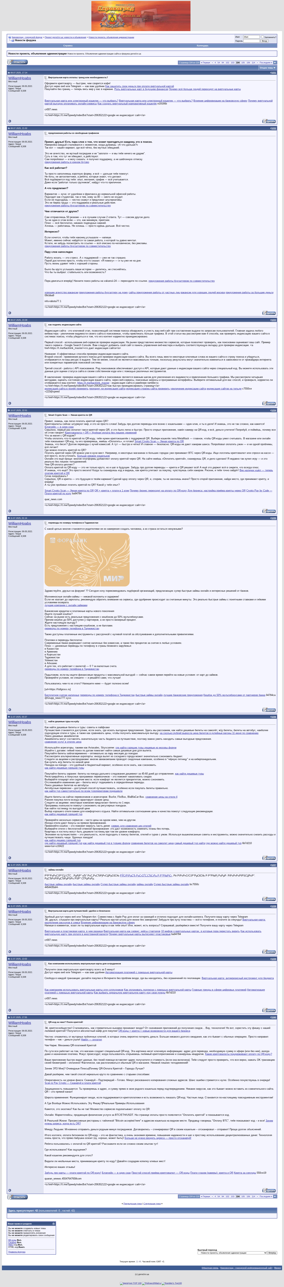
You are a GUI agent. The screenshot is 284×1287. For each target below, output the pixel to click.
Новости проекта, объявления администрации (111, 37)
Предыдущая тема (132, 1203)
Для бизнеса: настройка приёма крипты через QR (217, 490)
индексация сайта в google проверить (66, 388)
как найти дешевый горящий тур (63, 814)
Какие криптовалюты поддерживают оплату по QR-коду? (238, 1054)
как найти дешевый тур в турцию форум (106, 843)
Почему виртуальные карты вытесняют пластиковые (140, 934)
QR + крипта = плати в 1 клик (111, 490)
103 (232, 62)
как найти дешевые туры (189, 773)
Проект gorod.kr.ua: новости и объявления (65, 37)
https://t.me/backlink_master (93, 382)
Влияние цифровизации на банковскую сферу (220, 100)
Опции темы (266, 68)
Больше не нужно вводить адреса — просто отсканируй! (158, 1138)
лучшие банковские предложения (183, 695)
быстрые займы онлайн (149, 695)
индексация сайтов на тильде (224, 388)
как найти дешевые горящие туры (64, 767)
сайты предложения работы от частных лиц (154, 292)
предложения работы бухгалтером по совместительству (78, 205)
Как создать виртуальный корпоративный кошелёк (127, 103)
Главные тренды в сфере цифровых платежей (219, 989)
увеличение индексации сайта (188, 388)
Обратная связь (210, 1268)
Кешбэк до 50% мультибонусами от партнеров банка (234, 695)
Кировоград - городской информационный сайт (246, 1268)
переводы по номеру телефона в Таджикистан (72, 628)
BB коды (12, 1240)
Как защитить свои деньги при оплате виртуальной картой (139, 86)
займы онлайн (145, 884)
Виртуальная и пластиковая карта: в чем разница (74, 931)
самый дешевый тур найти (189, 843)
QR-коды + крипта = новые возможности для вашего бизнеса (154, 1030)
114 (253, 62)
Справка (67, 45)
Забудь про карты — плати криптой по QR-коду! (73, 1172)
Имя (237, 37)
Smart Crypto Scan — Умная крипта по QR (159, 441)
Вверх (277, 1268)
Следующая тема (152, 1203)
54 (219, 62)
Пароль (239, 41)
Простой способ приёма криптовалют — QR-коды (161, 1172)
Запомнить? (270, 37)
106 (248, 62)
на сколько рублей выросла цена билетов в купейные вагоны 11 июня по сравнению (209, 733)
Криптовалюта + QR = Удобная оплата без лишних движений (101, 432)
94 (223, 62)
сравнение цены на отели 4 (161, 796)
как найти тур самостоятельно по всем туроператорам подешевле (83, 791)
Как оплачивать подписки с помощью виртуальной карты (157, 989)
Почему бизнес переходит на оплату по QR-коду (158, 490)
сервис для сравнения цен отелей (131, 825)
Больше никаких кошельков (93, 455)
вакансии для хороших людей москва (203, 292)
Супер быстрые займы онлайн (118, 884)
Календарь (202, 45)
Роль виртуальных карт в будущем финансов (141, 89)
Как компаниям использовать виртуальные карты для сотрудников (84, 989)
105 (243, 62)
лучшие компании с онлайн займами (66, 605)
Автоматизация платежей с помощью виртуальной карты (138, 972)
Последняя (266, 62)
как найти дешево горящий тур (63, 840)
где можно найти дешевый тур (223, 843)
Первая (205, 62)
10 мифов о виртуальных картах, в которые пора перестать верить (200, 931)
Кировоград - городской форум (27, 37)
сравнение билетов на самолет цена (152, 843)
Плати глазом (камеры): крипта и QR (211, 1172)
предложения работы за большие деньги (249, 292)
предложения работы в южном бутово (67, 162)
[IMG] (11, 1245)
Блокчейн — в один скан (59, 426)
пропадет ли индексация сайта (107, 388)
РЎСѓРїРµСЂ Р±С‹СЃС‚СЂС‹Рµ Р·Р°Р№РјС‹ (146, 875)
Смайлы (12, 1242)
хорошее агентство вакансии (61, 292)
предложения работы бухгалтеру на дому (103, 292)
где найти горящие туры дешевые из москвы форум (146, 747)
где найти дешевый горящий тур (63, 843)
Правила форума (16, 1252)
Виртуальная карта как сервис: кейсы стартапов (132, 931)
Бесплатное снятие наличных (62, 695)
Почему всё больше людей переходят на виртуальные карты (205, 89)
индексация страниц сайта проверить (148, 388)
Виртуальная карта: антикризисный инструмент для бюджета (238, 978)
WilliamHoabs (19, 78)
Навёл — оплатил (91, 1039)
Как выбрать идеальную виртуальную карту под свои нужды (129, 992)
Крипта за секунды (245, 1172)
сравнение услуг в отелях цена (63, 741)
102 (227, 62)
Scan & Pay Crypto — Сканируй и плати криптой (73, 1083)
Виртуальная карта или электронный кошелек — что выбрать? (81, 100)
